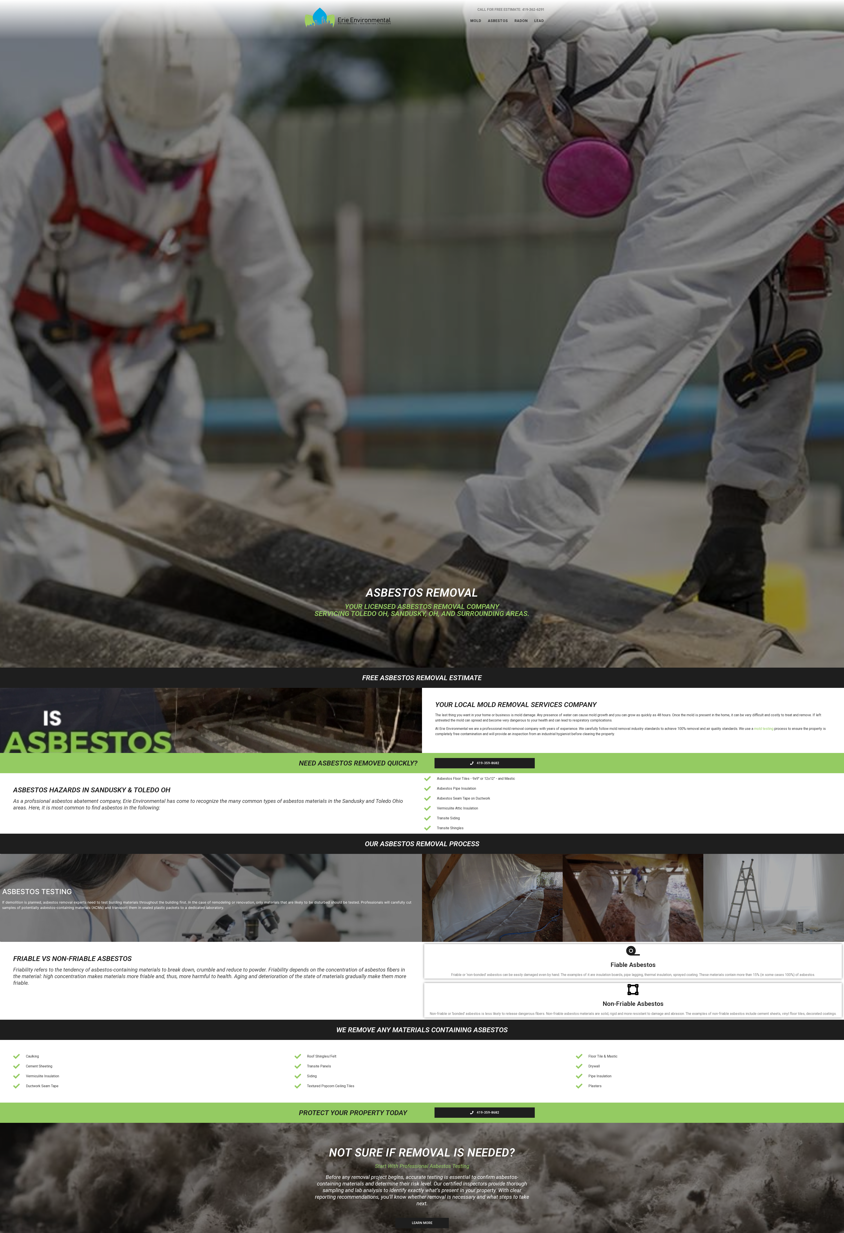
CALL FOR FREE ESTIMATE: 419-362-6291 (510, 9)
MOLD (475, 21)
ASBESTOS (498, 21)
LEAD (539, 21)
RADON (521, 21)
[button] (476, 21)
